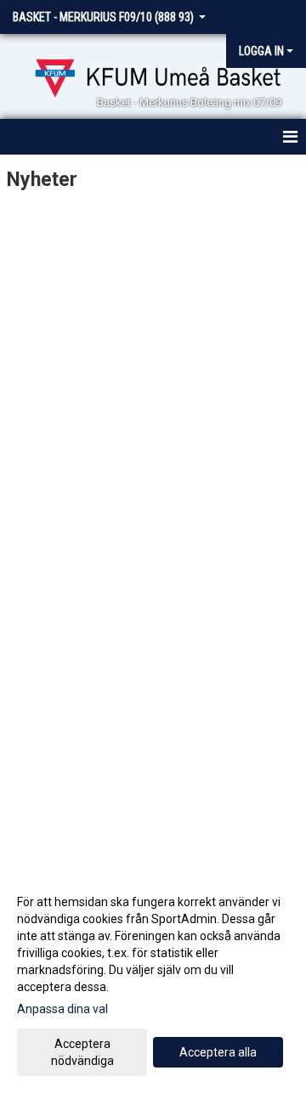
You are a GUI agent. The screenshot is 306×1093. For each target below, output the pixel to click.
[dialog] (153, 980)
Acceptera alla (218, 1052)
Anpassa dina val (62, 1009)
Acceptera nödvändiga (82, 1052)
